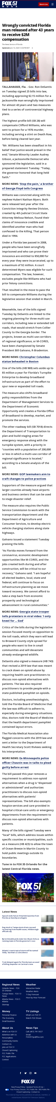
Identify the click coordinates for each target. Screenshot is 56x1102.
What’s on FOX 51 (33, 1015)
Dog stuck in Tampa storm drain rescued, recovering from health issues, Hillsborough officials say (20, 929)
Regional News (11, 984)
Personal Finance (9, 1015)
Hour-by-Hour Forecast (35, 997)
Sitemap (5, 1004)
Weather (31, 984)
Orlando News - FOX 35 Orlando (10, 989)
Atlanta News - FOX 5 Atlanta (11, 1000)
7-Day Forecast (32, 994)
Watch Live (44, 4)
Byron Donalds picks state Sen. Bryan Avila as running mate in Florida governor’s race (20, 940)
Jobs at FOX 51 (8, 1047)
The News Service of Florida (12, 44)
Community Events (10, 1041)
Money (6, 1011)
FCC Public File (8, 1053)
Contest (5, 1059)
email (35, 1073)
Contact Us (6, 1044)
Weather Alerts (32, 991)
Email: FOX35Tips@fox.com (35, 1035)
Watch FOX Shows (33, 1018)
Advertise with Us (9, 1034)
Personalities (7, 1038)
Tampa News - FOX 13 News (11, 994)
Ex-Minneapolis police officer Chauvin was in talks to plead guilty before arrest (26, 762)
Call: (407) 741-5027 (34, 1031)
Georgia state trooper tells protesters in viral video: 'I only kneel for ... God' (26, 616)
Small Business (8, 1021)
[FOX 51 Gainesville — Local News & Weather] (9, 4)
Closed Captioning (9, 1050)
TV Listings (32, 1011)
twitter (25, 1073)
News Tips (32, 1027)
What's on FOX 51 (9, 1031)
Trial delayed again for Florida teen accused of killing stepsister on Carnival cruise (20, 963)
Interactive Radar (33, 988)
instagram (30, 1073)
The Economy (8, 1018)
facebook (20, 1073)
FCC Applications (9, 1056)
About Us (7, 1027)
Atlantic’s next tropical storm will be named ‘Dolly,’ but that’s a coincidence (20, 951)
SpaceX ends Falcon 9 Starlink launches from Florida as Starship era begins (20, 917)
